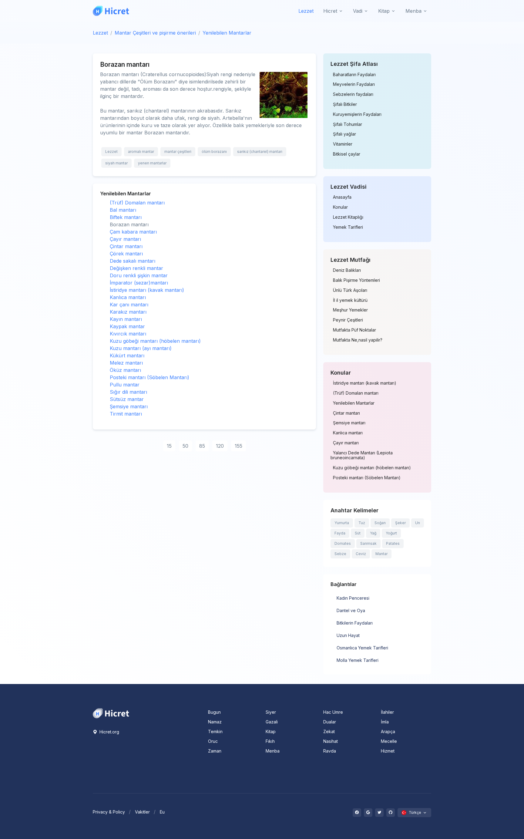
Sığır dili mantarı (128, 392)
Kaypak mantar (127, 326)
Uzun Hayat (348, 635)
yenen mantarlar (152, 163)
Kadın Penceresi (353, 598)
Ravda (329, 750)
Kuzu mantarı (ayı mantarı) (141, 348)
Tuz (361, 523)
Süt (358, 533)
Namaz (215, 721)
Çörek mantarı (126, 254)
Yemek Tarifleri (348, 227)
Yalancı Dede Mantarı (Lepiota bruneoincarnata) (362, 455)
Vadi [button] (357, 11)
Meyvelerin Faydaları (354, 84)
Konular (340, 207)
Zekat (329, 731)
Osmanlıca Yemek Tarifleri (362, 647)
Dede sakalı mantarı (132, 261)
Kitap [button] (384, 11)
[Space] (111, 713)
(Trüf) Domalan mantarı (137, 203)
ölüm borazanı (214, 151)
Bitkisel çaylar (346, 154)
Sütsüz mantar (127, 399)
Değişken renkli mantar (136, 268)
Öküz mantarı (125, 370)
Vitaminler (342, 144)
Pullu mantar (124, 385)
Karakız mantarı (128, 312)
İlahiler (387, 712)
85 (202, 446)
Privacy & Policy (109, 811)
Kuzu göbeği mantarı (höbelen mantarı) (155, 341)
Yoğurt (391, 533)
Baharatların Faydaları (354, 74)
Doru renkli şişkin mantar (139, 275)
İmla (385, 721)
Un (417, 523)
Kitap (271, 731)
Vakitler (142, 811)
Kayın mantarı (126, 319)
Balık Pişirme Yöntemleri (356, 280)
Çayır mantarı (125, 239)
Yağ (373, 533)
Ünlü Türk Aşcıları (350, 290)
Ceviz (361, 553)
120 (220, 446)
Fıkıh (270, 741)
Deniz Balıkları (347, 270)
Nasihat (330, 741)
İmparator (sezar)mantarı (139, 283)
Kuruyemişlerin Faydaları (357, 114)
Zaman (214, 750)
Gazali (272, 721)
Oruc (213, 741)
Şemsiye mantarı (129, 406)
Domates (342, 543)
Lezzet (306, 11)
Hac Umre (333, 712)
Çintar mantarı (126, 246)
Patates (393, 543)
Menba (273, 750)
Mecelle (389, 741)
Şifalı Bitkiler (345, 104)
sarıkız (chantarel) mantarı (259, 151)
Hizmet (388, 750)
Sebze (340, 553)
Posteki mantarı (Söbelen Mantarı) (149, 377)
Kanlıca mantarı (128, 297)
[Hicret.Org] (111, 11)
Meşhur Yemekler (350, 310)
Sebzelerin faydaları (353, 94)
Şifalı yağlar (344, 134)
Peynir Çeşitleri (348, 320)
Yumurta (341, 523)
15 (169, 446)
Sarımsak (368, 543)
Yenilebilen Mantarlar (227, 33)
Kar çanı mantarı (129, 305)
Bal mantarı (123, 210)
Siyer (271, 712)
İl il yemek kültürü (350, 300)
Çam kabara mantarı (133, 232)
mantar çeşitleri (177, 151)
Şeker (400, 523)
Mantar (381, 553)
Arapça (388, 731)
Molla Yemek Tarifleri (357, 660)
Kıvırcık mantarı (128, 334)
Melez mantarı (126, 363)
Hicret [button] (330, 11)
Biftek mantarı (126, 217)
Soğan (380, 523)
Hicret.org (108, 731)
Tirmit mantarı (126, 414)
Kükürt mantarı (127, 355)
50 (185, 446)
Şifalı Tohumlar (347, 124)
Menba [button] (413, 11)
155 (238, 446)
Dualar (329, 721)
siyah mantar (116, 163)
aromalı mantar (141, 151)
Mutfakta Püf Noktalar (354, 330)
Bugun (214, 712)
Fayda (339, 533)
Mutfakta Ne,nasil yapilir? (357, 340)
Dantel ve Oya (351, 610)
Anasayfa (342, 197)
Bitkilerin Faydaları (355, 622)
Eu (162, 811)
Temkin (215, 731)
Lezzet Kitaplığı (348, 217)
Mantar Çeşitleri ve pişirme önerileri (155, 33)
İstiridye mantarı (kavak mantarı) (147, 290)
